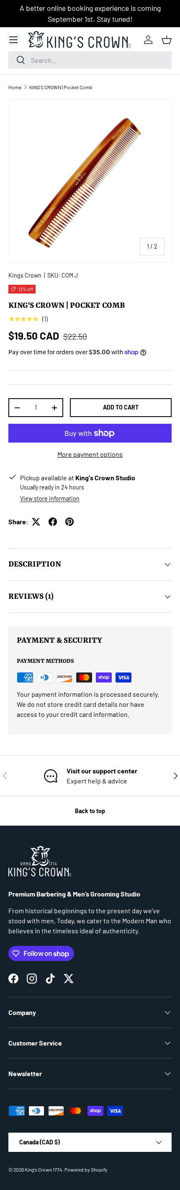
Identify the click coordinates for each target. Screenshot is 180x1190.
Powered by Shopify (86, 1169)
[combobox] (90, 60)
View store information (50, 498)
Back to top (90, 810)
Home (14, 87)
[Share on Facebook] (52, 521)
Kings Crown (24, 275)
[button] (166, 40)
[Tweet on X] (36, 521)
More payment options (90, 454)
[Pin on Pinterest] (69, 521)
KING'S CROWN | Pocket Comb (61, 87)
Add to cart (121, 407)
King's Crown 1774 (43, 1169)
